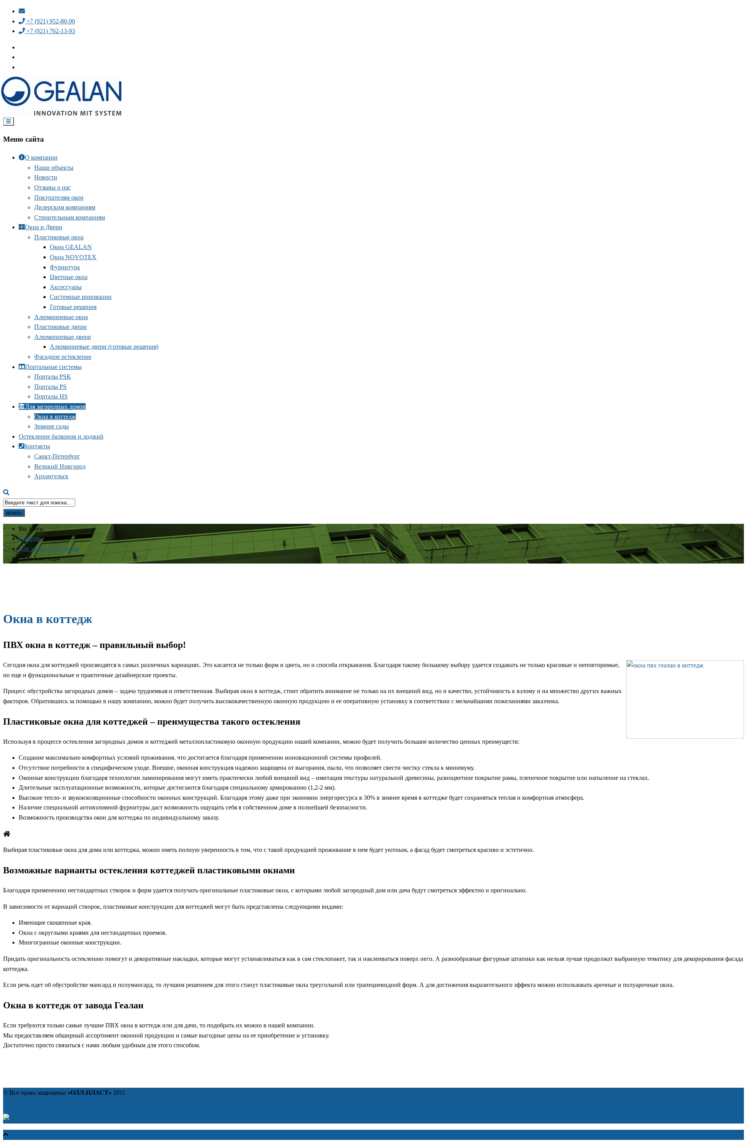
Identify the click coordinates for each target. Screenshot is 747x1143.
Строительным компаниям (69, 217)
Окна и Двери (43, 227)
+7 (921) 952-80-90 (50, 21)
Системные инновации (81, 296)
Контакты (37, 446)
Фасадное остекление (62, 356)
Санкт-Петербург (57, 456)
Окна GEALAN (71, 247)
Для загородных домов (55, 406)
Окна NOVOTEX (73, 257)
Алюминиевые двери (62, 337)
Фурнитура (65, 267)
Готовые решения (73, 307)
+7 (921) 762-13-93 (50, 31)
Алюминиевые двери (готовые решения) (104, 346)
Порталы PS (50, 386)
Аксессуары (66, 287)
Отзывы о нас (52, 187)
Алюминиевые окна (61, 317)
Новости (45, 177)
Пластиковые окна (59, 237)
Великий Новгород (60, 466)
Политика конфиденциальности (45, 1102)
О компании (41, 157)
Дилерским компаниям (64, 207)
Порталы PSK (52, 376)
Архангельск (51, 476)
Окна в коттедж (55, 416)
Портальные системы (53, 366)
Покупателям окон (59, 197)
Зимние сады (51, 426)
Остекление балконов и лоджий (61, 436)
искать (14, 513)
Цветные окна (69, 277)
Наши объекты (54, 167)
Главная (29, 538)
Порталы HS (51, 396)
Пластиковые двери (60, 326)
